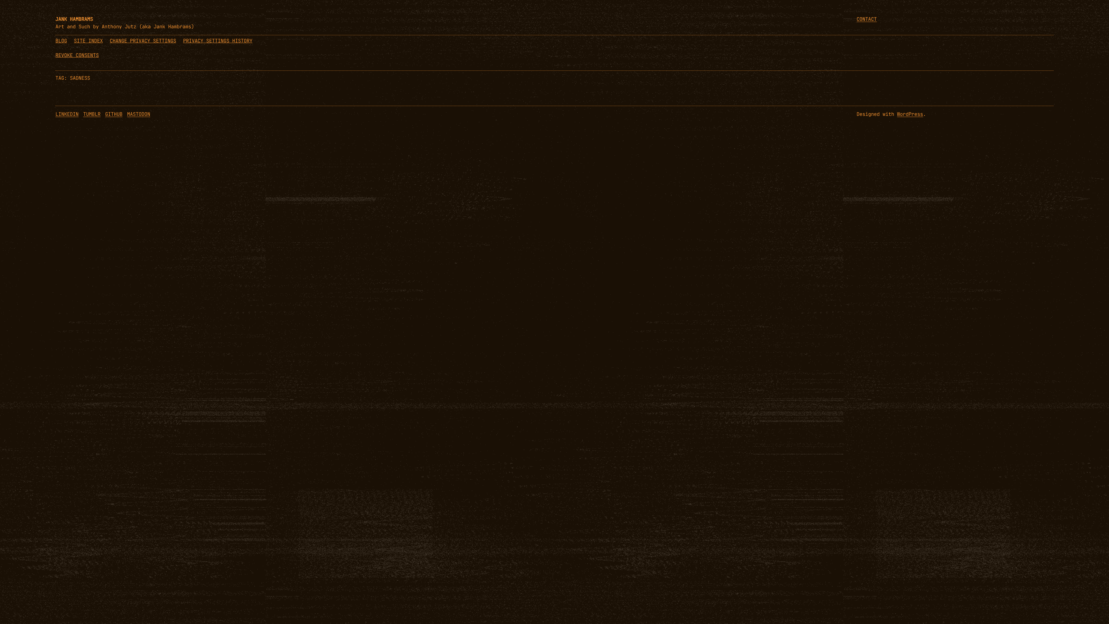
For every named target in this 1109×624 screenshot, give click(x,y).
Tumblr (92, 114)
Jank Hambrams (74, 19)
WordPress (910, 114)
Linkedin (67, 114)
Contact (867, 19)
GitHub (113, 114)
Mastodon (138, 114)
